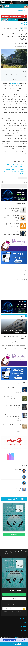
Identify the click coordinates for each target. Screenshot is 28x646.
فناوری (22, 23)
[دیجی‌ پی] (14, 2)
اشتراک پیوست (14, 534)
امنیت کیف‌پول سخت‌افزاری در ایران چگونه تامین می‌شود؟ (11, 209)
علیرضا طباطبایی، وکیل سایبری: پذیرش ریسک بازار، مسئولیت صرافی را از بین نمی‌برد (11, 217)
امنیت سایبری (24, 178)
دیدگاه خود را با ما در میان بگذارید (21, 279)
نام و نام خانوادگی (24, 270)
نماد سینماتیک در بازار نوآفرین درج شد (18, 342)
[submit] (24, 609)
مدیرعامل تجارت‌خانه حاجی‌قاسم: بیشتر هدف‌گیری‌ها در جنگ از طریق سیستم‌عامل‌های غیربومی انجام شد (11, 232)
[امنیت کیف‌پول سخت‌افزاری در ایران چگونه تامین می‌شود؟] (23, 212)
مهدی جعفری (19, 43)
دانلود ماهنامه (14, 594)
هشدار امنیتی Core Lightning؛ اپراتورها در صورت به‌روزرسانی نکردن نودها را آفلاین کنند (12, 225)
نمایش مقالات (14, 598)
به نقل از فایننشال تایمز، (15, 83)
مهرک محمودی (18, 470)
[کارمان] (14, 456)
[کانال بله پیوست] (14, 6)
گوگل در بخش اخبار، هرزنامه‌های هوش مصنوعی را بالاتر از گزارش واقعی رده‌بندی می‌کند (13, 165)
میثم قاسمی (18, 488)
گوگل (19, 178)
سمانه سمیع (18, 482)
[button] (26, 10)
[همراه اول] (14, 644)
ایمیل (26, 274)
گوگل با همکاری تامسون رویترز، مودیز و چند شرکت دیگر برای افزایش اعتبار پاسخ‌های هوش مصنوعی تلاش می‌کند (13, 171)
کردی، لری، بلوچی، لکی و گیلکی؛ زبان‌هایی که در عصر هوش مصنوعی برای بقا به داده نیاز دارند (12, 427)
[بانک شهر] (14, 16)
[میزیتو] (14, 442)
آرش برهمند (18, 476)
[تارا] (14, 244)
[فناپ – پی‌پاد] (14, 257)
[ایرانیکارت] (14, 640)
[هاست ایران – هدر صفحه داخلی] (14, 19)
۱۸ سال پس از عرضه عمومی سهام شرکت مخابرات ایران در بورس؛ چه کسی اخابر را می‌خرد (12, 416)
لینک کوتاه (5, 185)
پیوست (25, 28)
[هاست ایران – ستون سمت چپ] (14, 195)
